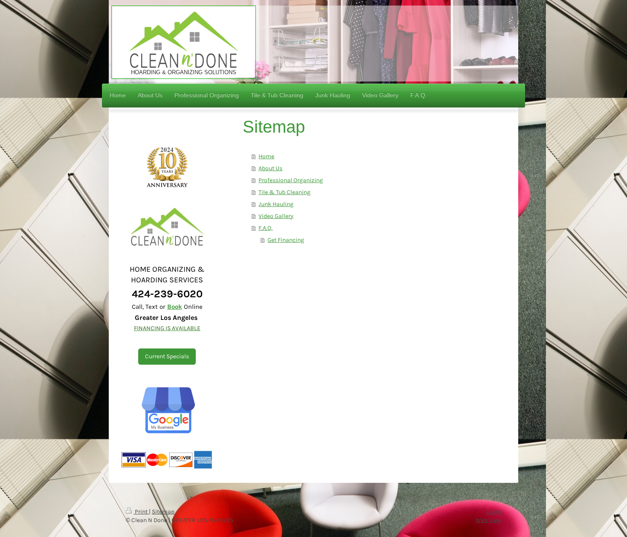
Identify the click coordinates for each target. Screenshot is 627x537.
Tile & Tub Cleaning (284, 192)
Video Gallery (275, 216)
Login (493, 511)
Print (141, 511)
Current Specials (167, 356)
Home (266, 156)
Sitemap (163, 511)
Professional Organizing (290, 180)
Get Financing (285, 240)
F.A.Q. (265, 228)
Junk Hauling (275, 204)
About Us (270, 168)
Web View (488, 520)
